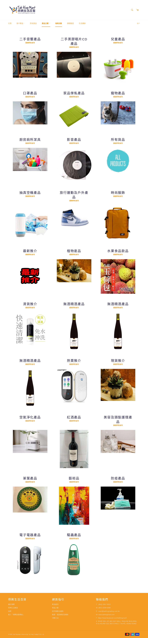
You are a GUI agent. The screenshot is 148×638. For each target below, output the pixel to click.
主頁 (9, 23)
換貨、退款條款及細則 (60, 614)
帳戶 (138, 23)
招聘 (9, 611)
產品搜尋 (55, 604)
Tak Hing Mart (17, 634)
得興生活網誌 (13, 608)
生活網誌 (82, 23)
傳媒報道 (70, 23)
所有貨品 (33, 23)
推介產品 (20, 23)
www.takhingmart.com (106, 614)
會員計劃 (58, 23)
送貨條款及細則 (57, 611)
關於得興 (11, 604)
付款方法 (55, 618)
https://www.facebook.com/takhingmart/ (112, 618)
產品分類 (45, 23)
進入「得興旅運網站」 (16, 614)
